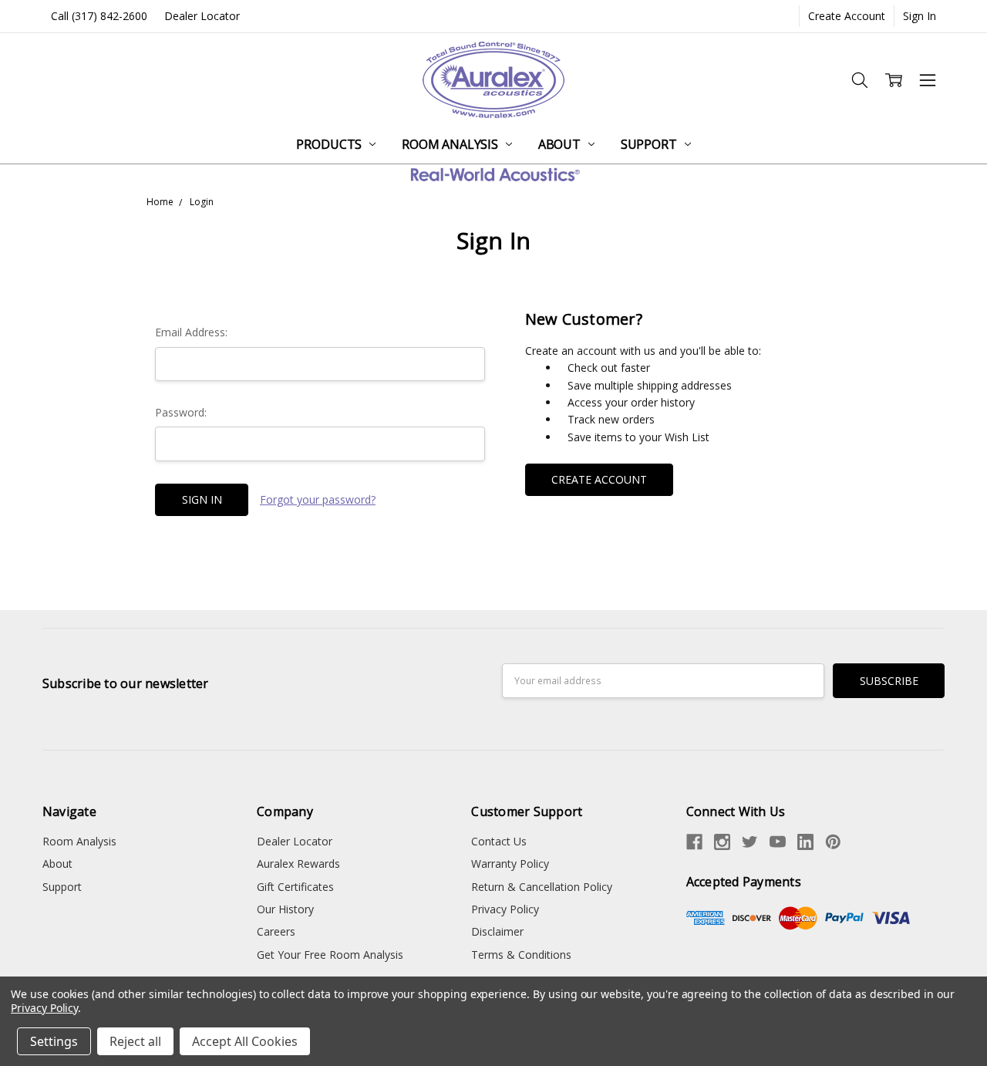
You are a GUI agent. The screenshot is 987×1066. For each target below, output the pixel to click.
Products (330, 144)
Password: (181, 412)
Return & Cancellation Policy (541, 886)
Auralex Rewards (298, 863)
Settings (54, 1041)
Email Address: (191, 332)
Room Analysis (451, 144)
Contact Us (499, 841)
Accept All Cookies (245, 1041)
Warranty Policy (510, 863)
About (561, 144)
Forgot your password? (318, 499)
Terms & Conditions (521, 954)
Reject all (135, 1041)
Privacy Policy (505, 909)
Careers (276, 931)
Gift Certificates (295, 886)
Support (650, 144)
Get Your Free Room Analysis (330, 954)
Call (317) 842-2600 (99, 15)
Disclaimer (497, 931)
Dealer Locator (202, 15)
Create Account (846, 15)
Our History (285, 909)
